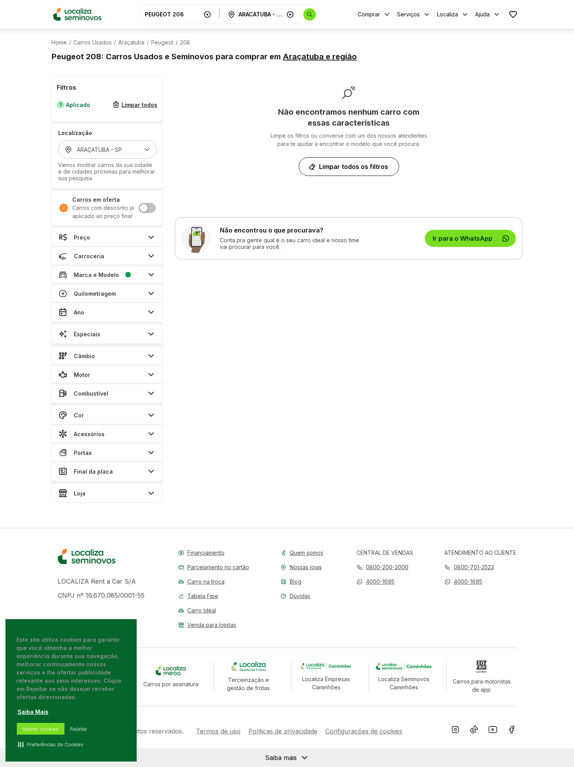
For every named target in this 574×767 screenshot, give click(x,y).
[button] (375, 581)
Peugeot (162, 42)
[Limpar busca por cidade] (290, 14)
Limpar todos (139, 104)
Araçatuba (131, 42)
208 (185, 42)
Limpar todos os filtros (353, 166)
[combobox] (172, 14)
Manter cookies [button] (40, 729)
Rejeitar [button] (78, 729)
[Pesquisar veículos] (309, 14)
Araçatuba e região (320, 56)
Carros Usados (92, 42)
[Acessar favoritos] (513, 14)
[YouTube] (492, 731)
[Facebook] (511, 731)
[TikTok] (474, 731)
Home (59, 42)
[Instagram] (455, 731)
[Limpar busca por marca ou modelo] (207, 14)
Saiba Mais (33, 711)
